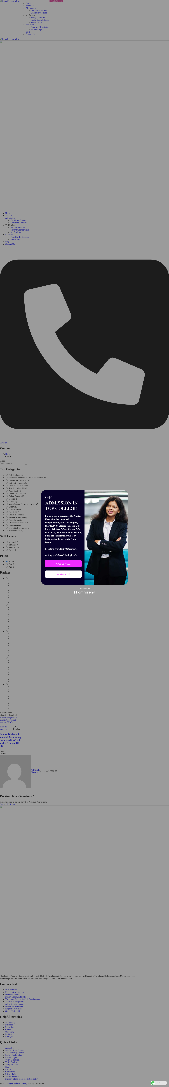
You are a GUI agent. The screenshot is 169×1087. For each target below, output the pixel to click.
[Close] (125, 493)
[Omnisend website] (84, 591)
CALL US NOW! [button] (63, 563)
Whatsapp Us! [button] (63, 574)
